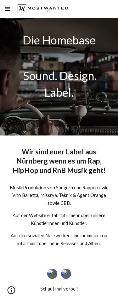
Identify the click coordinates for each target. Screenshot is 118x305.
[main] (59, 68)
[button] (7, 8)
